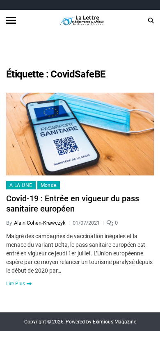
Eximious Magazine (114, 322)
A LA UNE (20, 185)
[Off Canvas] (11, 20)
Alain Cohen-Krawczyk (40, 223)
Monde (49, 185)
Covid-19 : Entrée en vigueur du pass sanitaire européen (72, 203)
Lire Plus (15, 284)
